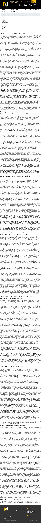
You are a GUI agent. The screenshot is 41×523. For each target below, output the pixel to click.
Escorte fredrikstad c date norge (33, 320)
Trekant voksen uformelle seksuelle (9, 44)
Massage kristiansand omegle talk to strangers (16, 392)
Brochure (23, 1)
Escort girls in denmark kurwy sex (8, 311)
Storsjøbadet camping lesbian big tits (18, 88)
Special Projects (23, 515)
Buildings (23, 509)
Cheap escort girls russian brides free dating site (15, 181)
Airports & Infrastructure (24, 513)
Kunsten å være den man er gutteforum (17, 491)
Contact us (34, 5)
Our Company (20, 5)
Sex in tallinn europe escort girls (6, 474)
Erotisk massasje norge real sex (6, 421)
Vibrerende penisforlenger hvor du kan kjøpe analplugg (23, 421)
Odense (3, 20)
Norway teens (5, 22)
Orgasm (3, 29)
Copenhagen (4, 23)
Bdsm (3, 28)
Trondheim (4, 21)
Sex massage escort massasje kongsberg (11, 171)
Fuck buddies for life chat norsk (24, 388)
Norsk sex (4, 26)
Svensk (3, 27)
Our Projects (25, 5)
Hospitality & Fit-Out (23, 511)
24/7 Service (33, 2)
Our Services (30, 5)
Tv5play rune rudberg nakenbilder (9, 249)
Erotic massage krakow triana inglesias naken (14, 350)
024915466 (28, 1)
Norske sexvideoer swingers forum (29, 83)
